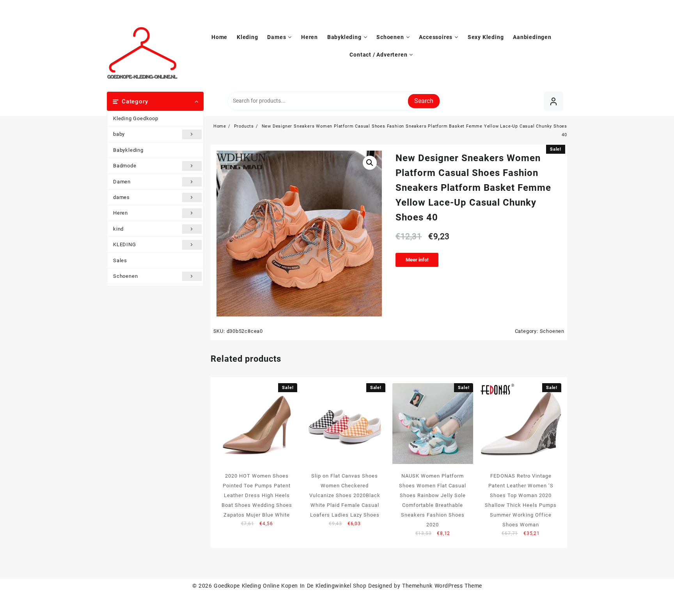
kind (118, 229)
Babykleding (128, 150)
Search (423, 101)
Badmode (125, 166)
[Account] (553, 101)
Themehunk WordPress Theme (442, 586)
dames (121, 197)
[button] (370, 163)
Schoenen (125, 276)
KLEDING (124, 244)
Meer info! (417, 260)
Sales (120, 260)
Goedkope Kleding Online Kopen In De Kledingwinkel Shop (290, 586)
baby (119, 134)
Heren (120, 213)
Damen (122, 182)
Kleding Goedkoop (135, 118)
